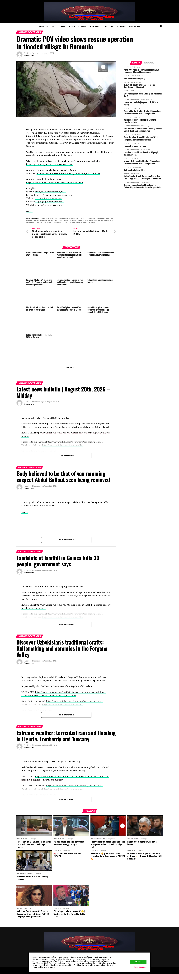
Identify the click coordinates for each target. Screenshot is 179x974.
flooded (92, 218)
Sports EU (82, 26)
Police (54, 220)
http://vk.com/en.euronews (50, 204)
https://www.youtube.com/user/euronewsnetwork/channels (54, 182)
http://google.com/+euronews (49, 201)
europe (83, 218)
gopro (29, 220)
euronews (30, 56)
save (65, 222)
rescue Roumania (80, 220)
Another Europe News (47, 26)
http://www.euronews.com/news (50, 191)
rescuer (93, 220)
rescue (68, 220)
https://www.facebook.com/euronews (54, 194)
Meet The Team (134, 26)
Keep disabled (140, 967)
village (87, 222)
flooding (101, 218)
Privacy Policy (108, 26)
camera (54, 218)
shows (72, 222)
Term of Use (121, 26)
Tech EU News (94, 26)
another (45, 218)
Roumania (31, 222)
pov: (61, 220)
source (29, 211)
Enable (138, 962)
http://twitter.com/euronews (48, 198)
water (94, 222)
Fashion (62, 26)
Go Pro (110, 218)
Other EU (71, 26)
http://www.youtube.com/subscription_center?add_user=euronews (68, 173)
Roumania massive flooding (49, 222)
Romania (109, 220)
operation (45, 220)
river (101, 220)
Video (79, 222)
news (37, 220)
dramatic (64, 218)
